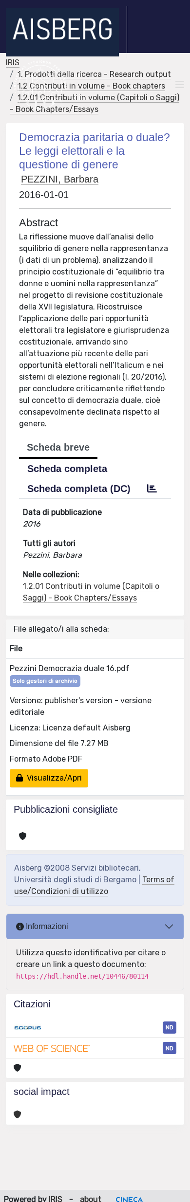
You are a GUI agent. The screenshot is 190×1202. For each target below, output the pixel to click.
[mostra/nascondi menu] (179, 85)
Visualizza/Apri (52, 778)
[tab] (152, 488)
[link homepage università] (40, 84)
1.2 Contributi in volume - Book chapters (91, 86)
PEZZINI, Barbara (59, 179)
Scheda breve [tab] (58, 447)
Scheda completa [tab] (67, 468)
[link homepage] (66, 32)
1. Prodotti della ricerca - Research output (94, 74)
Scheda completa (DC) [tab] (79, 488)
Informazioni (46, 926)
